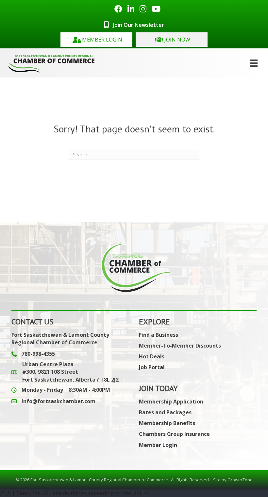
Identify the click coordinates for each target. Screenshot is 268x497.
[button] (96, 39)
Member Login (158, 445)
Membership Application (171, 401)
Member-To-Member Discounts (180, 345)
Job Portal (152, 367)
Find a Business (158, 334)
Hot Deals (151, 356)
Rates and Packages (165, 412)
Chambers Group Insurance (174, 433)
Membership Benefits (167, 423)
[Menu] (253, 63)
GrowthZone (240, 480)
